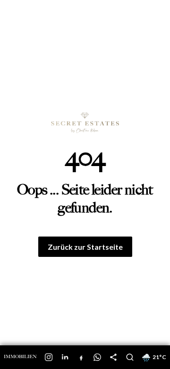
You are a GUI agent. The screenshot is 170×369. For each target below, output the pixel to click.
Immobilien (20, 357)
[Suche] (130, 357)
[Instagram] (48, 357)
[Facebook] (81, 357)
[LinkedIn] (65, 357)
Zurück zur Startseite (85, 246)
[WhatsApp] (97, 357)
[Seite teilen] (113, 357)
